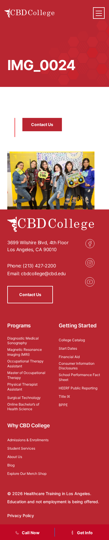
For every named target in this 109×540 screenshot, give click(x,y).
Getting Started (78, 325)
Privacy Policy (20, 515)
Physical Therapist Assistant (22, 386)
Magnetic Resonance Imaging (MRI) (24, 352)
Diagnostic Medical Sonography (23, 340)
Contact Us (42, 124)
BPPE (63, 405)
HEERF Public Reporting (78, 388)
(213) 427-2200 (39, 266)
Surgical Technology (24, 397)
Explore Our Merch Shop (27, 473)
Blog (11, 465)
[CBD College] (29, 13)
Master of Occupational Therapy (26, 375)
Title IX (64, 396)
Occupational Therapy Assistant (25, 363)
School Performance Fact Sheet (79, 377)
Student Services (21, 448)
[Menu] (99, 13)
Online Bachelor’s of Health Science (23, 406)
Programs (19, 325)
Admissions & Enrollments (28, 440)
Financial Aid (69, 357)
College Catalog (72, 340)
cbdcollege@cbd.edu (43, 273)
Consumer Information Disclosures (76, 366)
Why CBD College (28, 425)
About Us (14, 457)
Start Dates (68, 348)
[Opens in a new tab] (89, 243)
